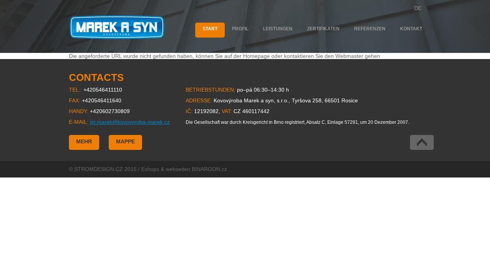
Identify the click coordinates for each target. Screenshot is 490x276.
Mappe (125, 141)
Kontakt (411, 28)
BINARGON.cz (209, 169)
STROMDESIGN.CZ (98, 169)
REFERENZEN (369, 28)
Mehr (84, 141)
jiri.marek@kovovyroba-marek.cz (130, 122)
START (210, 28)
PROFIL (240, 28)
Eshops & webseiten (165, 169)
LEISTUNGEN (277, 28)
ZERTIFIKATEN (323, 28)
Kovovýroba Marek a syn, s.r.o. (117, 27)
